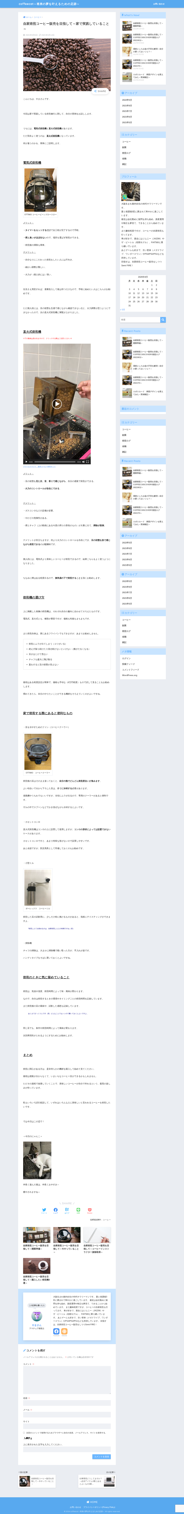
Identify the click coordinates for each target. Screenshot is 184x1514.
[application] (57, 404)
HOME (93, 1502)
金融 (124, 158)
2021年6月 (127, 117)
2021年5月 (127, 122)
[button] (57, 404)
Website (64, 1336)
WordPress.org (129, 675)
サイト (26, 1421)
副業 (124, 147)
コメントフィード (130, 670)
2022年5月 (127, 100)
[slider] (55, 461)
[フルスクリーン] (87, 462)
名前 (26, 1398)
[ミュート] (83, 462)
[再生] (26, 462)
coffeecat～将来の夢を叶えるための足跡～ (49, 4)
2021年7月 (127, 111)
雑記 (124, 164)
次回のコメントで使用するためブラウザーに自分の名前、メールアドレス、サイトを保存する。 (66, 1433)
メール (27, 1410)
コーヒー (107, 1219)
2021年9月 (127, 105)
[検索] (163, 320)
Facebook (56, 1336)
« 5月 (122, 309)
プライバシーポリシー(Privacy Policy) (99, 1507)
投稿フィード (128, 664)
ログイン (126, 658)
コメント (28, 1364)
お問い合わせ (159, 4)
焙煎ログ (126, 153)
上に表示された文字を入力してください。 (43, 1444)
